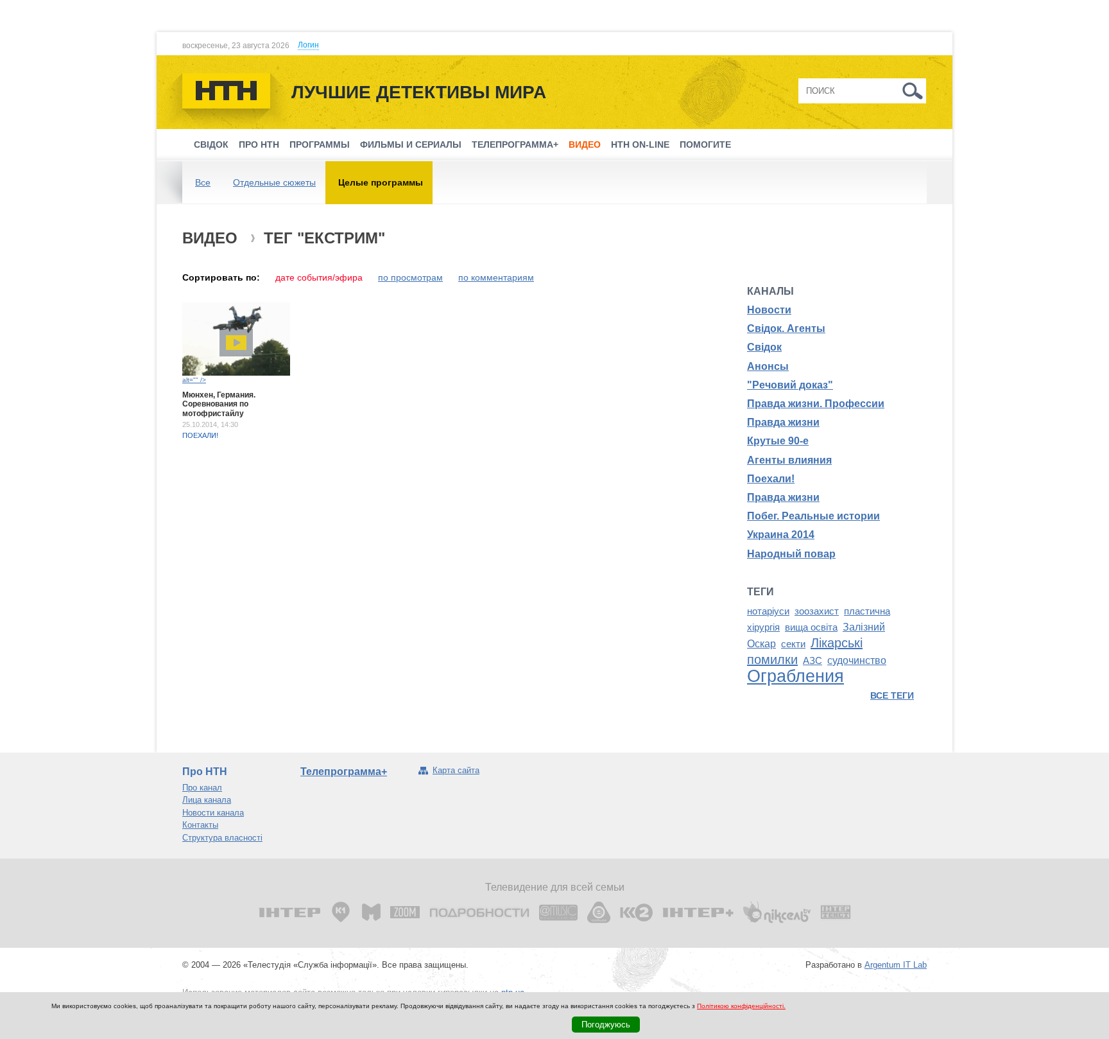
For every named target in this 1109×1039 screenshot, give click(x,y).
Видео (585, 144)
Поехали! (200, 435)
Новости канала (213, 812)
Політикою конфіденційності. (741, 1005)
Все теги (892, 695)
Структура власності (222, 838)
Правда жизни (783, 422)
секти (793, 644)
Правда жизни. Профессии (815, 403)
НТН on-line (640, 144)
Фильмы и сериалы (410, 144)
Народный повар (791, 553)
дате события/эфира (319, 277)
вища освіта (811, 627)
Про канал (202, 787)
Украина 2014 (780, 534)
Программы (319, 144)
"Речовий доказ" (790, 385)
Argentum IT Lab (895, 965)
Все (203, 182)
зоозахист (817, 611)
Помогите (705, 144)
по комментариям (496, 277)
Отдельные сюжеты (274, 182)
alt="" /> (194, 379)
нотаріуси (768, 611)
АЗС (812, 661)
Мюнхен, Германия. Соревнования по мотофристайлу (218, 404)
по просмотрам (410, 277)
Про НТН (259, 144)
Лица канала (206, 800)
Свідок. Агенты (786, 328)
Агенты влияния (789, 460)
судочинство (856, 660)
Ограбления (795, 676)
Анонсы (768, 366)
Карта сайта (456, 770)
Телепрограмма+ (515, 144)
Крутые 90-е (778, 440)
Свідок (211, 144)
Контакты (200, 825)
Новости (769, 309)
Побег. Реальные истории (813, 516)
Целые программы (380, 182)
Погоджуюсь (605, 1024)
